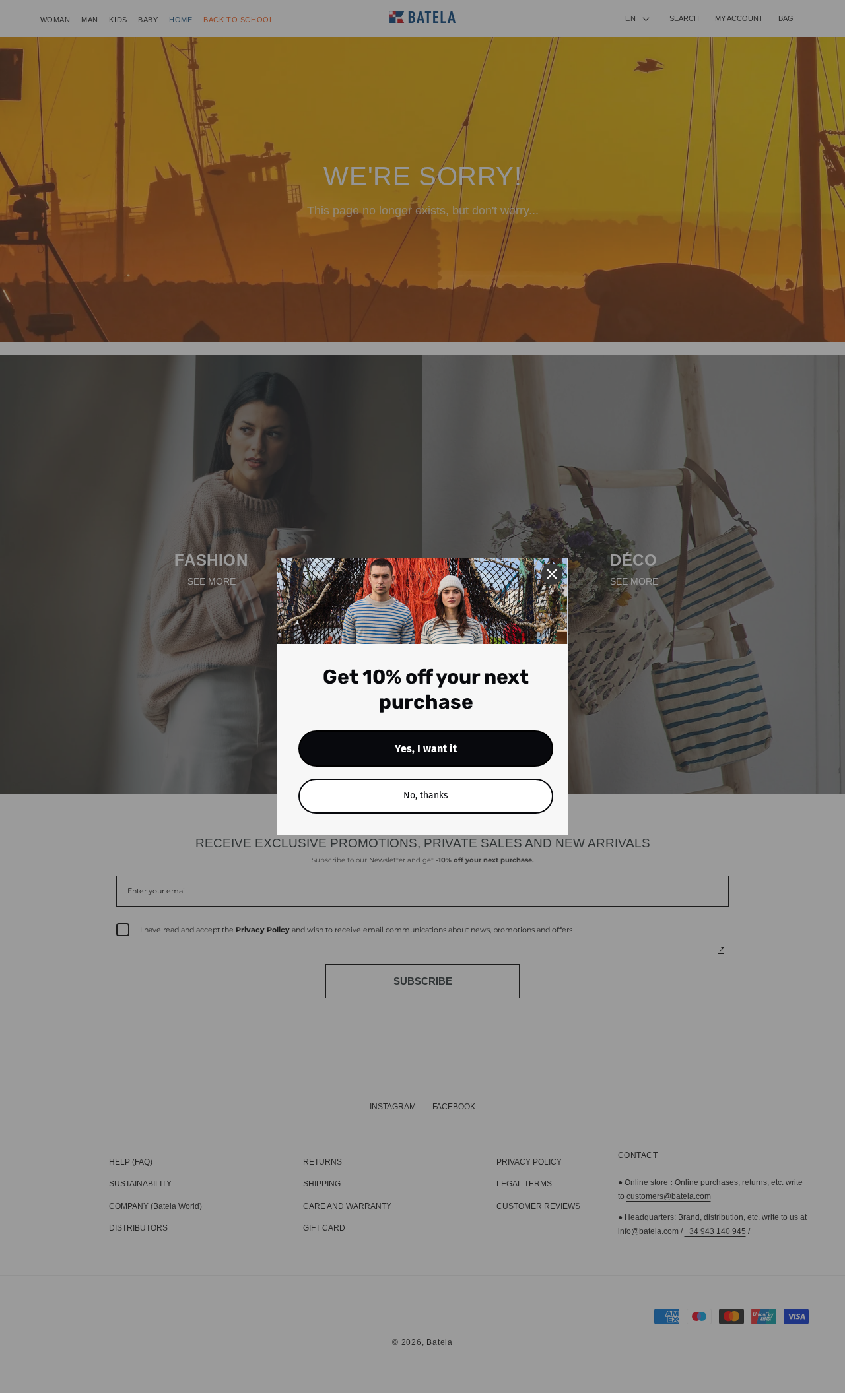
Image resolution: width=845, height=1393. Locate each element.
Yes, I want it (426, 748)
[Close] (552, 574)
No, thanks (425, 795)
